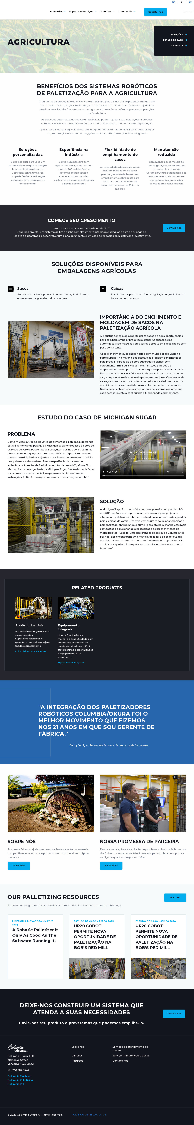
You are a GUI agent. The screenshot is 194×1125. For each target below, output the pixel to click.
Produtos (105, 11)
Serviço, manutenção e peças (130, 1055)
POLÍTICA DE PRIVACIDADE (89, 1114)
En (173, 1)
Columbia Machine (19, 1076)
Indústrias (56, 11)
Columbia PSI (16, 1084)
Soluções (177, 34)
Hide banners (188, 12)
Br (182, 1)
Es (190, 1)
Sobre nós (78, 1046)
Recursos (177, 45)
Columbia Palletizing (20, 1080)
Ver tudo (175, 897)
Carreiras (77, 1055)
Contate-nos (155, 11)
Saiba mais (19, 865)
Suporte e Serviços (81, 11)
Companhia (125, 11)
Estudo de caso (173, 40)
